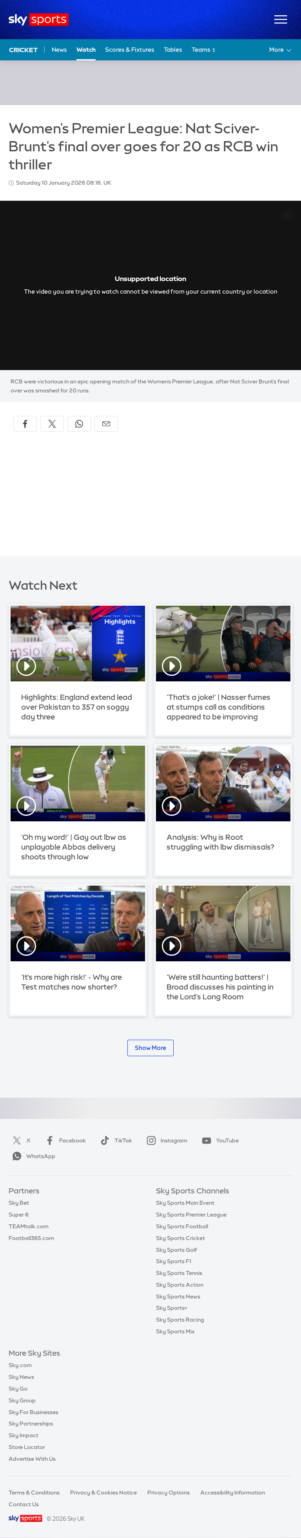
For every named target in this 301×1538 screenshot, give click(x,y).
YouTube (227, 1140)
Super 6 (19, 1214)
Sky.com (20, 1365)
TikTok (123, 1140)
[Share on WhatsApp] (79, 424)
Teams (202, 50)
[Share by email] (106, 424)
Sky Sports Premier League (191, 1214)
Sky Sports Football (182, 1226)
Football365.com (31, 1238)
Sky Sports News (178, 1296)
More (276, 50)
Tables (173, 50)
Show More (150, 1048)
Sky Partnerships (31, 1423)
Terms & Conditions (34, 1492)
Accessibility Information (232, 1492)
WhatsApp (40, 1156)
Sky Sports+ (171, 1308)
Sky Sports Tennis (179, 1273)
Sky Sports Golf (176, 1250)
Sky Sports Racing (180, 1319)
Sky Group (22, 1400)
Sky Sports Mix (175, 1331)
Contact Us (24, 1504)
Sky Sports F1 (173, 1261)
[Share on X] (52, 424)
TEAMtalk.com (29, 1226)
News (59, 50)
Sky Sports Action (179, 1284)
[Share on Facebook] (25, 424)
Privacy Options (168, 1492)
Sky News (21, 1377)
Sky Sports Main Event (185, 1203)
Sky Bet (19, 1203)
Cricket (23, 50)
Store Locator (27, 1447)
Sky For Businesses (33, 1412)
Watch (86, 50)
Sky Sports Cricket (180, 1238)
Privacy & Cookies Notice (103, 1492)
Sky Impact (23, 1435)
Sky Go (18, 1388)
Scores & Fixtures (129, 50)
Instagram (174, 1140)
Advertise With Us (32, 1459)
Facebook (72, 1140)
